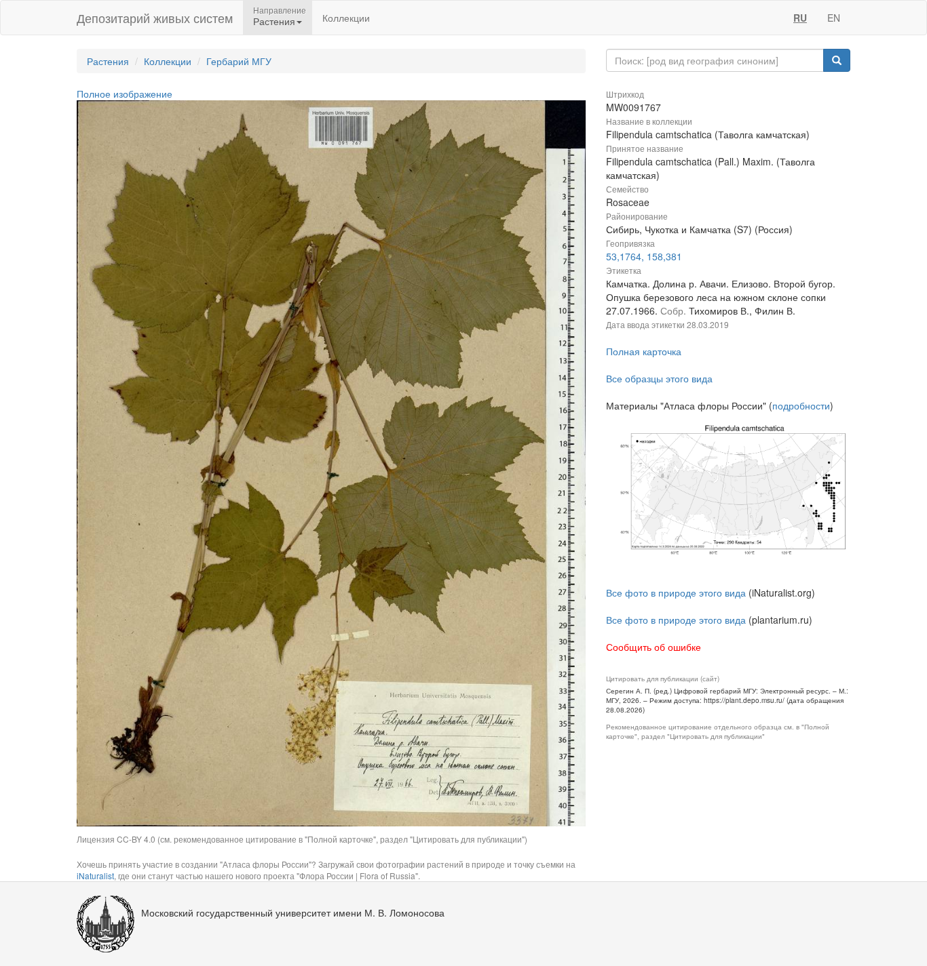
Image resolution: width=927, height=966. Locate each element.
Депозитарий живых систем (155, 17)
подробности (801, 405)
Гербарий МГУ (238, 61)
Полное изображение (124, 93)
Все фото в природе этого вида (676, 592)
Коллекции (346, 17)
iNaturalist (95, 875)
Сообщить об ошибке (653, 646)
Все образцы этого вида (659, 378)
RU (800, 17)
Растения (108, 61)
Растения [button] (274, 21)
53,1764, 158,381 (644, 256)
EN (833, 17)
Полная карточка (643, 351)
